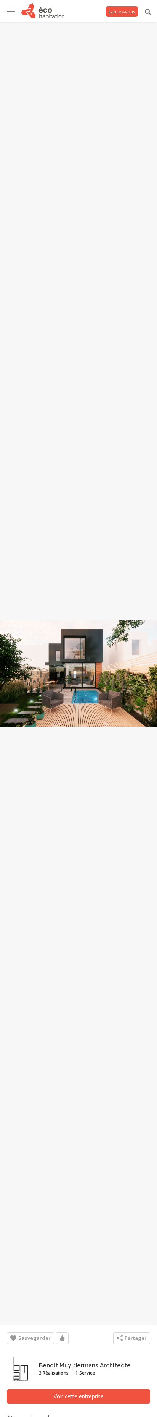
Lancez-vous (122, 12)
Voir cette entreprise (79, 1396)
